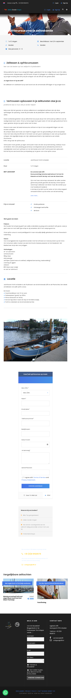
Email (28, 650)
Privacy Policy (31, 691)
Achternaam (31, 643)
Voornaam (30, 636)
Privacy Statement (28, 480)
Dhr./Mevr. (30, 657)
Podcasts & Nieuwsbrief (32, 666)
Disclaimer (20, 691)
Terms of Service (39, 477)
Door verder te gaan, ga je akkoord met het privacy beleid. (35, 672)
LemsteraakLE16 (58, 638)
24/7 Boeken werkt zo (46, 691)
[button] (5, 692)
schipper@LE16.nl (58, 640)
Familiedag (41, 602)
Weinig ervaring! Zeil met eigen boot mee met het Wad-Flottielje (13, 598)
